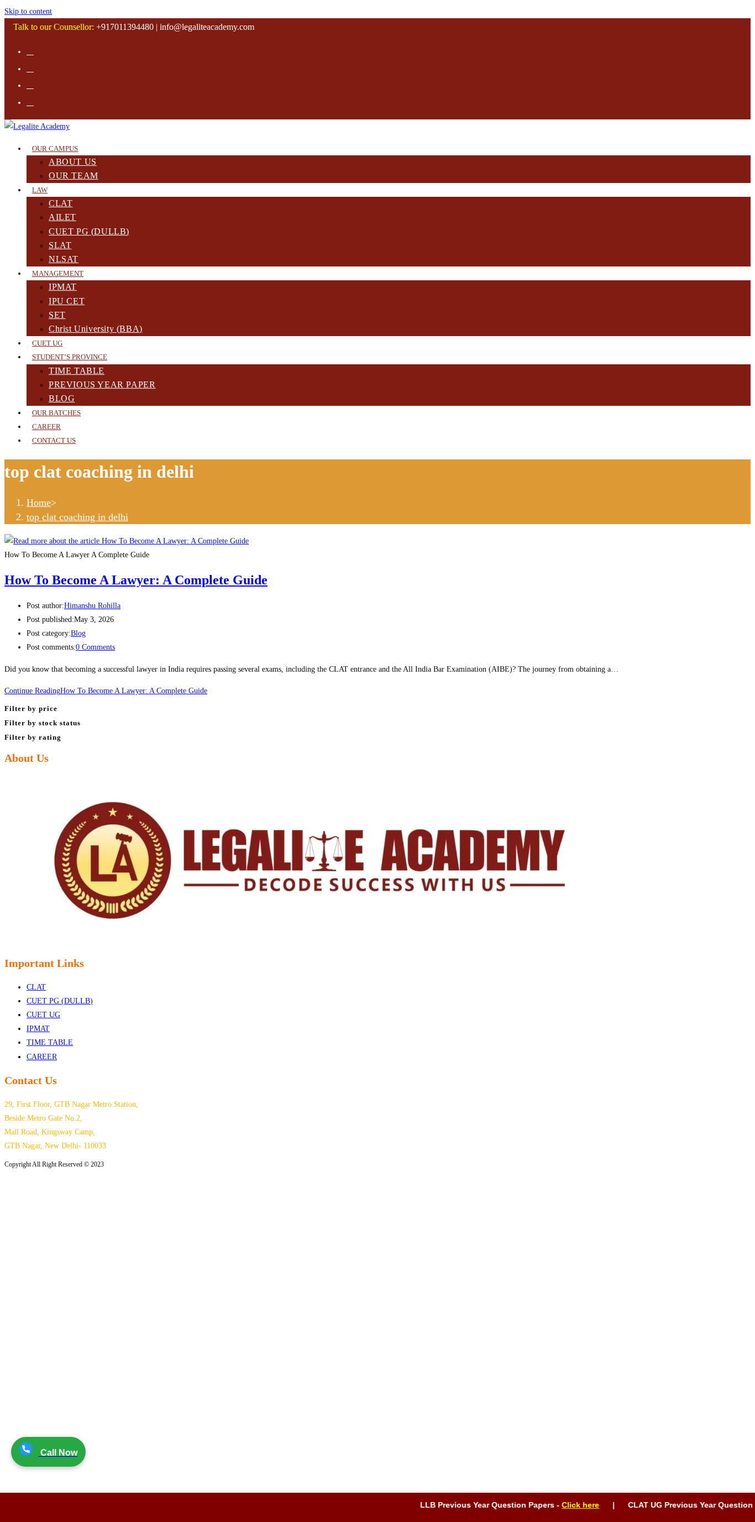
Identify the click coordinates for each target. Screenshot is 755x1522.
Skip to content (28, 11)
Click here (562, 1504)
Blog (78, 633)
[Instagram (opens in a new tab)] (30, 68)
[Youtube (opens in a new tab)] (30, 85)
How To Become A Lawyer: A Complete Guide (136, 580)
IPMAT (38, 1028)
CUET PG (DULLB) (60, 1001)
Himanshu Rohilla (92, 606)
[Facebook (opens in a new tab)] (30, 51)
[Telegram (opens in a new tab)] (30, 102)
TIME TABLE (50, 1042)
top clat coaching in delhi (77, 516)
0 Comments (95, 647)
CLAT (36, 987)
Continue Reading (105, 691)
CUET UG (43, 1015)
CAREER (42, 1057)
